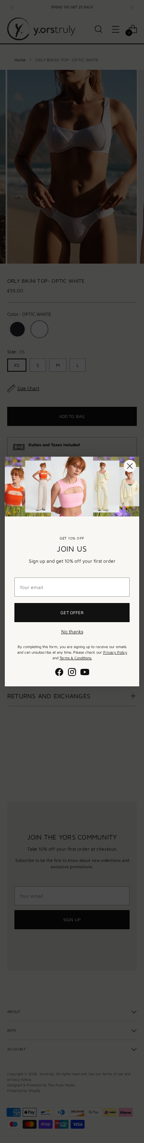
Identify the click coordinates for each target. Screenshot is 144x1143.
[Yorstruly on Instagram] (72, 673)
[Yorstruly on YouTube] (85, 673)
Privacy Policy (115, 652)
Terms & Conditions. (76, 658)
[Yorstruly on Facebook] (59, 673)
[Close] (130, 466)
